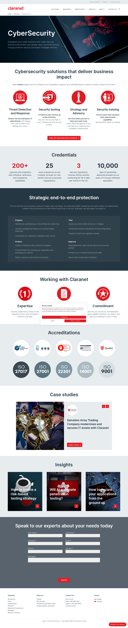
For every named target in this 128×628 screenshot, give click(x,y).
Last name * (70, 533)
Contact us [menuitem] (112, 9)
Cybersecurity (12, 603)
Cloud (9, 601)
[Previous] (103, 406)
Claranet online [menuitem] (115, 2)
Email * (68, 541)
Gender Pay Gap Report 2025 (46, 603)
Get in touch (69, 599)
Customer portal (70, 606)
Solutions (17, 14)
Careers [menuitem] (104, 2)
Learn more (73, 445)
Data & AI (10, 606)
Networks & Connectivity (15, 608)
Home (9, 14)
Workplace (11, 610)
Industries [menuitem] (67, 9)
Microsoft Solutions (14, 612)
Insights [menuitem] (92, 9)
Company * (32, 541)
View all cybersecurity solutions (63, 138)
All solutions (11, 599)
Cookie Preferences (53, 621)
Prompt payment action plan (45, 606)
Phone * (31, 549)
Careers (39, 599)
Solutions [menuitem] (55, 9)
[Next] (107, 406)
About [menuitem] (101, 9)
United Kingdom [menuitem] (95, 2)
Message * (32, 557)
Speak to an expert (117, 624)
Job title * (69, 549)
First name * (32, 533)
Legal (43, 621)
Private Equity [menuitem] (80, 9)
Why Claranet (41, 601)
